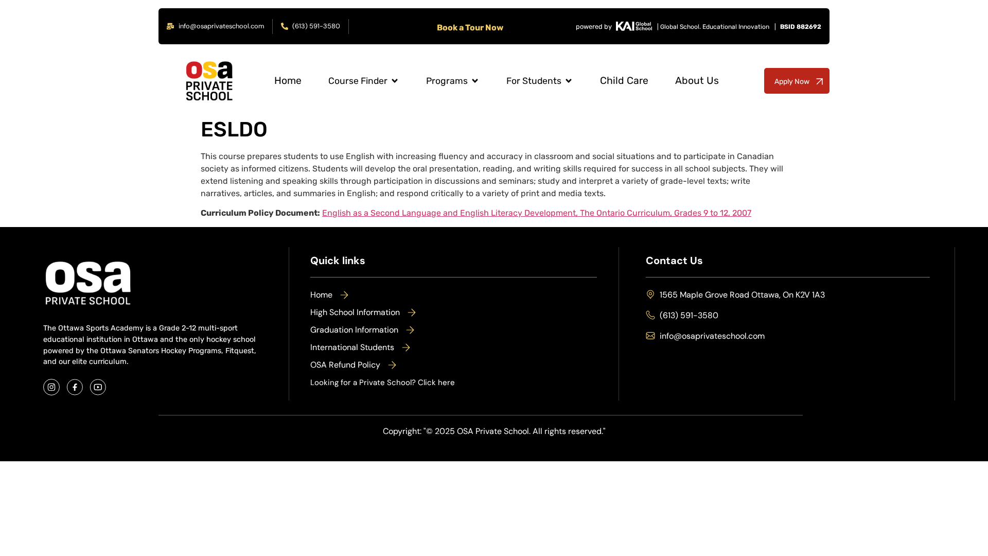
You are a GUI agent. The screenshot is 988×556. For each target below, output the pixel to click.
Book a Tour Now (470, 27)
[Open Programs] (475, 81)
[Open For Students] (568, 81)
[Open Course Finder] (394, 81)
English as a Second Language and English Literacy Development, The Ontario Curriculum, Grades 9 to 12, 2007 (536, 213)
